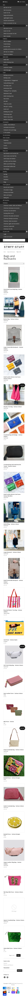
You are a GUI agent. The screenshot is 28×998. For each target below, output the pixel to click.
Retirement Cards (8, 93)
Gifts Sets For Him (8, 28)
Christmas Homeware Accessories (12, 208)
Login (5, 234)
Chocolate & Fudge (8, 190)
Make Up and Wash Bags (9, 163)
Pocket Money (7, 44)
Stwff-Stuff (14, 983)
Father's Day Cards (8, 117)
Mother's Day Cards (8, 119)
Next (18, 955)
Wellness (6, 148)
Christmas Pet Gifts (8, 229)
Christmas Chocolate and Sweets (11, 216)
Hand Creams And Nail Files (10, 156)
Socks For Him (7, 31)
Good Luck (6, 109)
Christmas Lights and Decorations (11, 223)
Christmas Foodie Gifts (9, 226)
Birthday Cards (7, 78)
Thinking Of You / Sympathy (10, 91)
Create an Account (8, 236)
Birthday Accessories (8, 75)
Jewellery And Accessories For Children (12, 49)
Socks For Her (7, 12)
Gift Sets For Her (7, 7)
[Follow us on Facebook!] (5, 977)
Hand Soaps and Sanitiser (9, 158)
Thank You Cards (7, 104)
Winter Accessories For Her (10, 23)
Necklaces (6, 179)
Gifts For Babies (7, 41)
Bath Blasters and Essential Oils (11, 153)
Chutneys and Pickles (8, 192)
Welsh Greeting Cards (9, 62)
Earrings (5, 174)
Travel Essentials (7, 143)
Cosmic (5, 145)
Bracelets (6, 177)
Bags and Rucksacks (8, 15)
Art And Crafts (7, 46)
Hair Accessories (7, 10)
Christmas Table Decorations (10, 221)
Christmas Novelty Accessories (11, 218)
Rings (5, 182)
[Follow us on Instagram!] (8, 977)
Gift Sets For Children (8, 51)
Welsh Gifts (6, 59)
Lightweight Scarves (8, 18)
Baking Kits (6, 197)
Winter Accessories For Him (10, 33)
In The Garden (7, 132)
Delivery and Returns (8, 965)
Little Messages (7, 70)
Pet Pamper (6, 169)
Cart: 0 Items (22, 1)
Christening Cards (8, 114)
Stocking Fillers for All (8, 213)
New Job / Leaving (8, 106)
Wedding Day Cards (8, 111)
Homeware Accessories (9, 127)
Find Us (5, 963)
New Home (6, 98)
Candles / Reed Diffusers (9, 124)
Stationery (6, 140)
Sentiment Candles (8, 67)
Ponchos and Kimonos (9, 20)
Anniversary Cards (8, 88)
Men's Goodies (7, 36)
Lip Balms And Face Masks (10, 161)
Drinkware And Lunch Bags (10, 130)
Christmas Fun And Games (10, 210)
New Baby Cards (7, 85)
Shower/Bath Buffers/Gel (9, 166)
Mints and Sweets (8, 195)
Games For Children (8, 54)
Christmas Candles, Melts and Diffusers (13, 205)
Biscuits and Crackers (8, 187)
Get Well (5, 101)
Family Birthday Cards (9, 83)
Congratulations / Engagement (11, 80)
